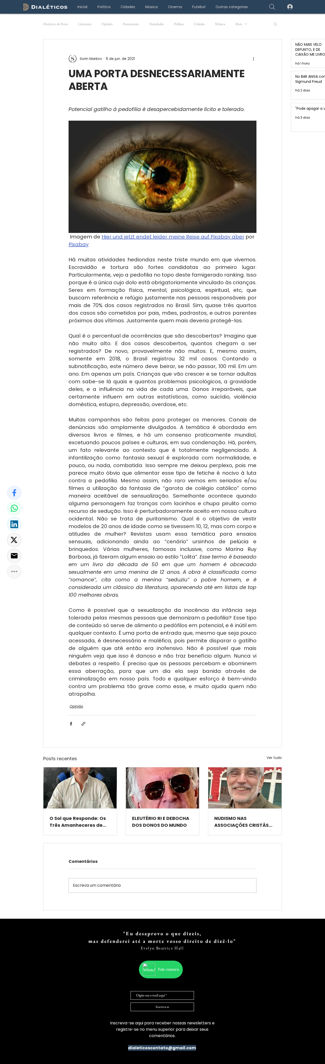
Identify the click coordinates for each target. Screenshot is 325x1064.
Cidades (199, 24)
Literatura (84, 24)
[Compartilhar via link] (83, 723)
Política (179, 24)
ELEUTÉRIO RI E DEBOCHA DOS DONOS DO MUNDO (160, 821)
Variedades (156, 24)
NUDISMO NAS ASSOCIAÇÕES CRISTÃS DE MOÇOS (241, 822)
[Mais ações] (253, 59)
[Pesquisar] (272, 7)
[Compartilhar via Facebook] (71, 723)
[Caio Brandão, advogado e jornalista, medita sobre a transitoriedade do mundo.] (162, 787)
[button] (231, 7)
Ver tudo (274, 757)
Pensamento (131, 24)
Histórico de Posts (55, 24)
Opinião (107, 24)
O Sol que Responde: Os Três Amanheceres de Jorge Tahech (78, 822)
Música (220, 24)
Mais (238, 24)
